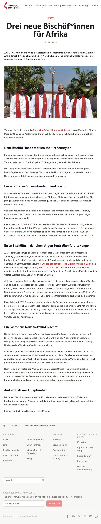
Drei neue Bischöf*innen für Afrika (39, 426)
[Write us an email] (90, 516)
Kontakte (81, 442)
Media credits (40, 516)
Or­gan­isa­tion (59, 450)
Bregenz (31, 458)
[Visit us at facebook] (67, 516)
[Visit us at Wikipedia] (85, 516)
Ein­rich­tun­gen (84, 456)
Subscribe (54, 503)
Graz (5, 439)
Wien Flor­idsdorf (35, 439)
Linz (5, 445)
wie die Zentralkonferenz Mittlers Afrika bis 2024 (66, 263)
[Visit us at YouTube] (73, 516)
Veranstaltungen (82, 5)
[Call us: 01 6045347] (96, 516)
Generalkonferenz (13, 231)
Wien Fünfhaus (34, 445)
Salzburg (7, 460)
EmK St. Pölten (10, 455)
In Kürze (57, 439)
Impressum (82, 461)
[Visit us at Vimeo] (79, 516)
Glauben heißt (60, 445)
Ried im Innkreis (11, 450)
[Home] (4, 426)
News (14, 426)
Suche (95, 5)
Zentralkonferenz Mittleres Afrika (50, 130)
